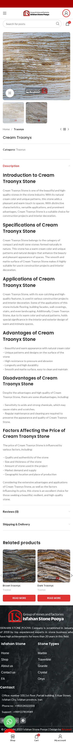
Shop (4, 659)
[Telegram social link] (23, 720)
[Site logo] (36, 13)
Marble (42, 653)
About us (7, 666)
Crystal (42, 672)
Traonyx (19, 129)
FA (3, 678)
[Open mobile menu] (4, 13)
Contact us (8, 672)
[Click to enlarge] (10, 93)
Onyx (41, 678)
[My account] (66, 13)
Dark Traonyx (45, 585)
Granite (43, 666)
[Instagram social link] (3, 720)
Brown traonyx (11, 585)
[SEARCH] (58, 24)
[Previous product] (61, 129)
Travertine (44, 659)
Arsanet (67, 729)
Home (6, 129)
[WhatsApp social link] (16, 720)
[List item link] (35, 706)
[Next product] (68, 129)
